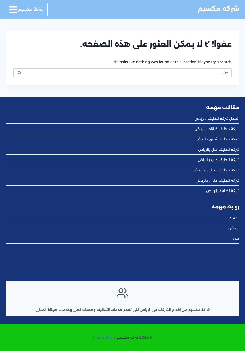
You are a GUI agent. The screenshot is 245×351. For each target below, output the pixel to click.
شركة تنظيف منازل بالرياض (217, 180)
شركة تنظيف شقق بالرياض (217, 139)
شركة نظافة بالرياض (222, 190)
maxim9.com (104, 337)
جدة (236, 238)
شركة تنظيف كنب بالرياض (218, 160)
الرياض (233, 228)
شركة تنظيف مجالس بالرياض (216, 170)
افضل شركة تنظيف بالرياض (217, 118)
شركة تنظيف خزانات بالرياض (217, 129)
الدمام (234, 218)
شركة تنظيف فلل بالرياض (218, 149)
